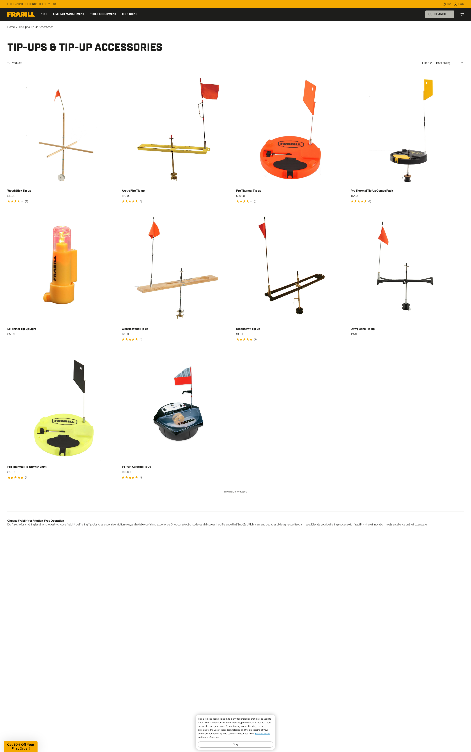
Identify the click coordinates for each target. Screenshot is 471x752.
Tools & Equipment (103, 14)
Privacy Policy (262, 733)
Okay (235, 744)
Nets (44, 14)
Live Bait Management (68, 14)
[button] (21, 746)
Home (11, 27)
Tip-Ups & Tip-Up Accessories (36, 27)
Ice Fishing (129, 14)
